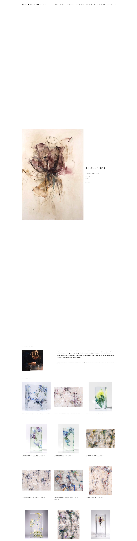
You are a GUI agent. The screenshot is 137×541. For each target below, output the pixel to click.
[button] (89, 5)
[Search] (115, 4)
